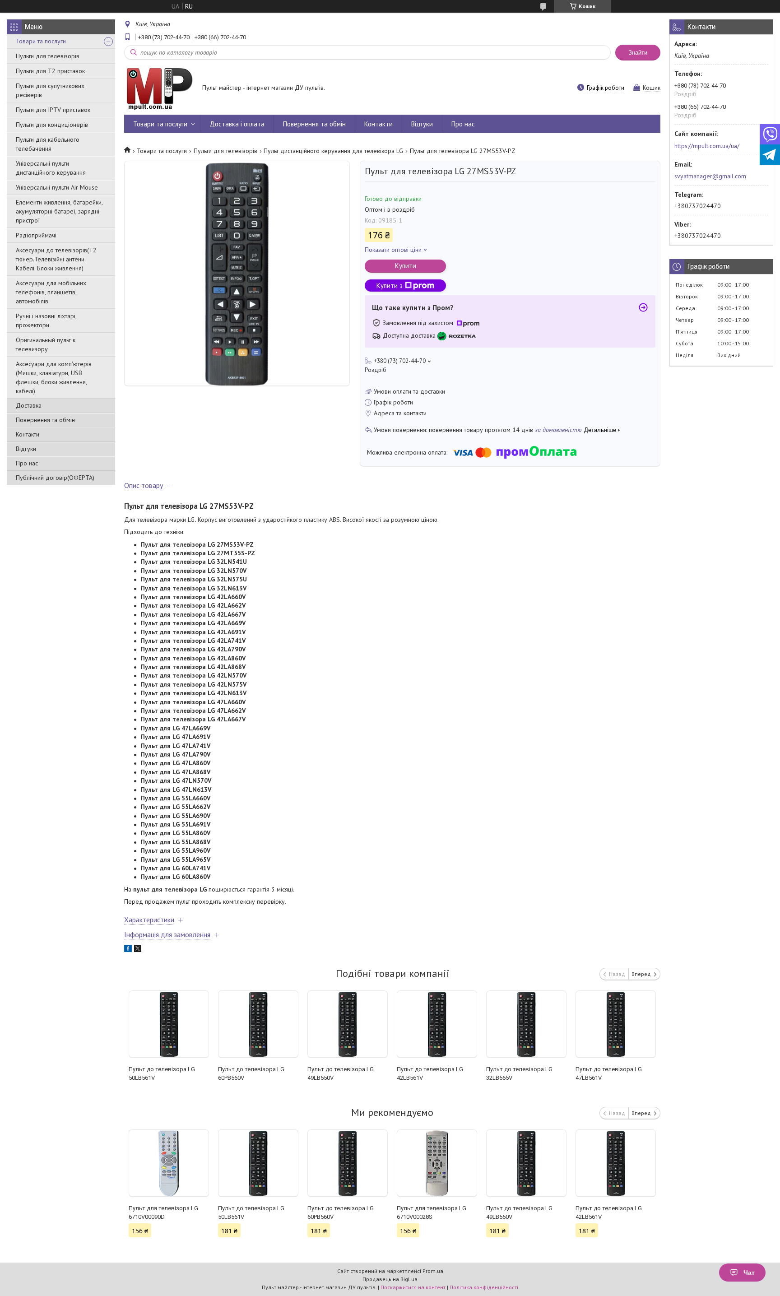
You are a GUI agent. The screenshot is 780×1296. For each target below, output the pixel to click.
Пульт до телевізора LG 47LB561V (609, 1073)
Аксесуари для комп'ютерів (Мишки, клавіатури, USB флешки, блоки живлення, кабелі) (54, 377)
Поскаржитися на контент (413, 1287)
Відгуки (26, 449)
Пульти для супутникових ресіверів (50, 90)
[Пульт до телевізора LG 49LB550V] (347, 1024)
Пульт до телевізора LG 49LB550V (340, 1073)
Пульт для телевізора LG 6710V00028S (431, 1212)
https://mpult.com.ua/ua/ (706, 146)
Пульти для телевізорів (47, 56)
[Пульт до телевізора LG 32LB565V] (526, 1024)
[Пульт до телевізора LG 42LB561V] (437, 1024)
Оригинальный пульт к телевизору (45, 344)
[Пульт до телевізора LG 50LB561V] (169, 1024)
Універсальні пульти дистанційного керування (51, 168)
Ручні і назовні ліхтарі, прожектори (46, 320)
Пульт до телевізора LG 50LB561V (162, 1073)
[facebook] (128, 950)
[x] (137, 950)
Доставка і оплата (237, 124)
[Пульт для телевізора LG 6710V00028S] (437, 1163)
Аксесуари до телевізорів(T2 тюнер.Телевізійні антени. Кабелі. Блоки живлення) (56, 259)
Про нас (27, 463)
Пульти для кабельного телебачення (47, 144)
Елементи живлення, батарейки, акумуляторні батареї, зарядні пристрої (59, 211)
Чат (749, 1272)
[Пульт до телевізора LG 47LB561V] (616, 1024)
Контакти (27, 434)
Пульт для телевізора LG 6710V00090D (163, 1212)
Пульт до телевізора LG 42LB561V (430, 1073)
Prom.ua (432, 1271)
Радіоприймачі (36, 235)
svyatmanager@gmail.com (710, 176)
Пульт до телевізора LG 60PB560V (251, 1073)
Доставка (29, 405)
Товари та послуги (41, 41)
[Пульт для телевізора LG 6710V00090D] (169, 1163)
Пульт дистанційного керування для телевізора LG (333, 151)
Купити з (389, 285)
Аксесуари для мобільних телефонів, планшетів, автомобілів (51, 292)
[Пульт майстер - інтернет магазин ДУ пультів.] (159, 88)
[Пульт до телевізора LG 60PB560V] (258, 1024)
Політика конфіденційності (484, 1287)
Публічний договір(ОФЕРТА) (55, 478)
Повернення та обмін (45, 420)
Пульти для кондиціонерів (52, 125)
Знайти (637, 52)
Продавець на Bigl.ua (390, 1279)
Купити (405, 265)
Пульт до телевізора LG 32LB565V (519, 1073)
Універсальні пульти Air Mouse (57, 187)
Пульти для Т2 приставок (50, 71)
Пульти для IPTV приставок (53, 110)
